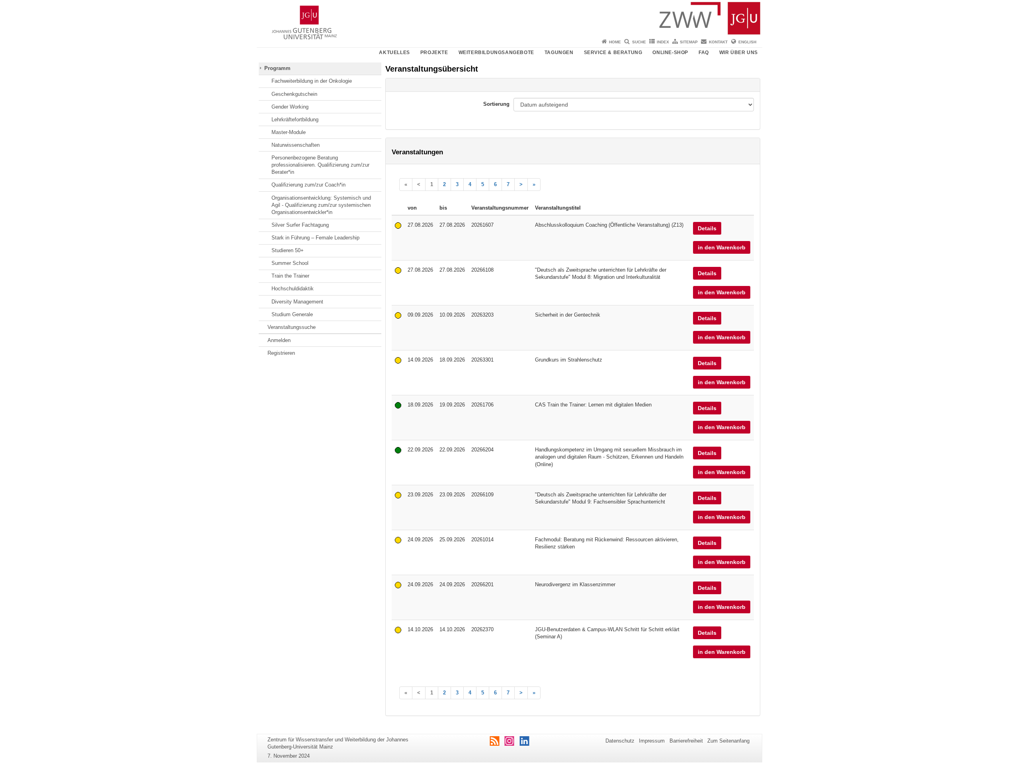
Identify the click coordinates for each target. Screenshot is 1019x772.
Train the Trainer (290, 276)
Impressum (652, 741)
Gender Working (289, 107)
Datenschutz (619, 741)
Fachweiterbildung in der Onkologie (311, 81)
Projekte (434, 52)
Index (663, 42)
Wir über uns (738, 52)
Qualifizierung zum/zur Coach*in (308, 185)
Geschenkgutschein (294, 94)
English (747, 42)
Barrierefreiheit (686, 741)
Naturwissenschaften (295, 145)
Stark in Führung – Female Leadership (315, 238)
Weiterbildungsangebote (496, 52)
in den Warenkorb (722, 247)
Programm (277, 68)
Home (615, 42)
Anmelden (279, 340)
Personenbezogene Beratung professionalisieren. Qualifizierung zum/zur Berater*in (320, 165)
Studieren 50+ (287, 250)
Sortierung (496, 104)
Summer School (289, 263)
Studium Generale (292, 314)
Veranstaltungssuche (291, 327)
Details (707, 228)
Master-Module (288, 132)
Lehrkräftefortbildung (294, 120)
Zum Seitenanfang (728, 741)
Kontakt (718, 42)
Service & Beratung (613, 52)
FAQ (704, 52)
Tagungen (559, 52)
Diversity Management (297, 302)
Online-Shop (670, 52)
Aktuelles (394, 52)
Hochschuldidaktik (292, 289)
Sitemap (689, 42)
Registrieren (281, 353)
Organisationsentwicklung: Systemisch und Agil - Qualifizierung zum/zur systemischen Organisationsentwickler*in (321, 205)
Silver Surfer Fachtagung (300, 225)
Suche (639, 42)
